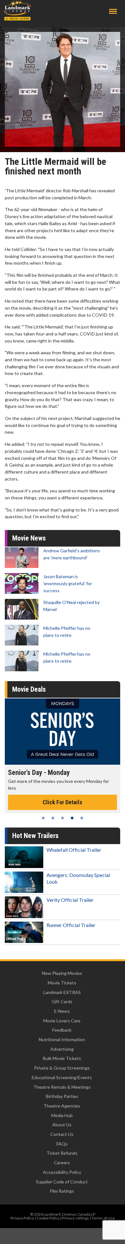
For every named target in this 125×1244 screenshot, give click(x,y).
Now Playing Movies (62, 973)
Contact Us (61, 1134)
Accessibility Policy (62, 1172)
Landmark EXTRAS (62, 992)
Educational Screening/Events (62, 1077)
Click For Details (62, 802)
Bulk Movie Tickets (62, 1058)
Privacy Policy (22, 1218)
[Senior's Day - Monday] (62, 731)
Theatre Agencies (62, 1105)
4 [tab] (72, 818)
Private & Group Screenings (62, 1068)
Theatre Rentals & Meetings (62, 1087)
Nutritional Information (62, 1039)
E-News (62, 1011)
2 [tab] (53, 818)
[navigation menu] (113, 11)
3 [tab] (62, 818)
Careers (62, 1162)
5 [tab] (82, 818)
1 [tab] (43, 818)
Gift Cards (62, 1001)
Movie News (29, 538)
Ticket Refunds (62, 1153)
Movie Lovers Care (61, 1020)
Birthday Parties (62, 1096)
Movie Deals (29, 689)
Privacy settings (75, 1218)
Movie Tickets (62, 982)
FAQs (62, 1143)
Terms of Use (103, 1218)
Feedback (61, 1030)
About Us (61, 1124)
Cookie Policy (48, 1218)
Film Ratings (62, 1191)
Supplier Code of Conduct (62, 1181)
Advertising (62, 1049)
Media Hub (62, 1115)
